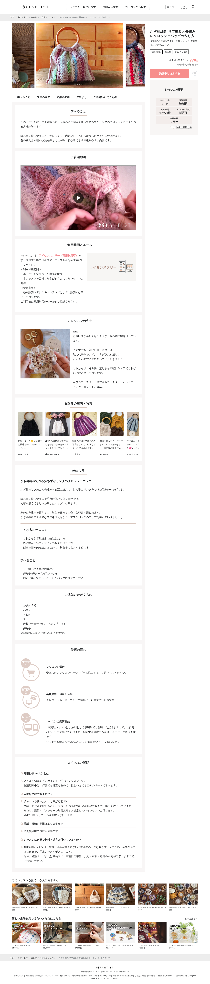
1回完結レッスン (47, 17)
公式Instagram (190, 975)
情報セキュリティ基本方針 (123, 975)
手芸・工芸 (23, 17)
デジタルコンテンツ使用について (57, 975)
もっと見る (190, 918)
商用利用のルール (44, 301)
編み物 (34, 17)
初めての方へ (19, 975)
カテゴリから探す (135, 7)
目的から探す (110, 7)
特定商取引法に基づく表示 (82, 975)
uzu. (75, 331)
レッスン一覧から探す (83, 7)
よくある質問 (140, 975)
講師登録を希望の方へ (166, 975)
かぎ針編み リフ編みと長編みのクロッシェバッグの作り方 (84, 17)
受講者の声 (63, 97)
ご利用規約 (39, 975)
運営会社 (29, 975)
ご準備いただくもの (105, 97)
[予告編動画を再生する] (78, 197)
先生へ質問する (184, 127)
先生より (81, 97)
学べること (23, 97)
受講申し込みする (169, 73)
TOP (12, 17)
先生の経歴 (43, 97)
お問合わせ (151, 975)
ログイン (171, 6)
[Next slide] (132, 434)
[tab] (75, 84)
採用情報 (179, 975)
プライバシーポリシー (102, 975)
